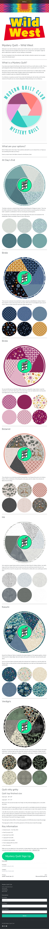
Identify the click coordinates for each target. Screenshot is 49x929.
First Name (4, 897)
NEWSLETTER (36, 850)
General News (5, 871)
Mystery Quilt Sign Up (18, 856)
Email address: (5, 909)
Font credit (4, 861)
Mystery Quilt (11, 871)
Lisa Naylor (4, 866)
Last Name (4, 903)
